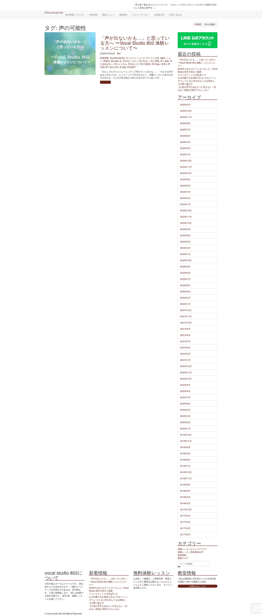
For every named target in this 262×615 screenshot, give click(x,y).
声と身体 (164, 60)
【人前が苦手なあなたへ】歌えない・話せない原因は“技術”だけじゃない (197, 88)
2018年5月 (185, 496)
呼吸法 (106, 60)
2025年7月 (185, 129)
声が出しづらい (130, 60)
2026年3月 (185, 104)
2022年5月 (185, 291)
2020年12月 (186, 366)
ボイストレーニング (135, 57)
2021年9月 (185, 328)
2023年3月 (185, 247)
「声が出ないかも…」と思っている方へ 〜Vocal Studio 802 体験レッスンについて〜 (135, 42)
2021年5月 (185, 347)
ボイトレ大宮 (152, 57)
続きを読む (105, 82)
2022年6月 (185, 285)
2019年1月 (185, 465)
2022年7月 (185, 278)
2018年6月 (185, 490)
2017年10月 (186, 509)
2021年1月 (185, 359)
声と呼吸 (155, 60)
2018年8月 (185, 484)
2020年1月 (185, 428)
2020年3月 (185, 415)
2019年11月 (186, 440)
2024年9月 (185, 179)
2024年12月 (186, 160)
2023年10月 (186, 222)
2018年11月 (186, 478)
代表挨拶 (93, 14)
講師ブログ (183, 558)
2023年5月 (185, 241)
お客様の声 (159, 14)
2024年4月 (185, 197)
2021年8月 (185, 335)
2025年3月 (185, 148)
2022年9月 (185, 266)
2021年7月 (185, 341)
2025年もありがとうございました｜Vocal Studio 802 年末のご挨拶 (197, 70)
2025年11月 (186, 117)
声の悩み (156, 63)
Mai (119, 53)
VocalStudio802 (117, 57)
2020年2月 (185, 422)
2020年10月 (186, 378)
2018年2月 (185, 503)
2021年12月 (186, 310)
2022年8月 (185, 272)
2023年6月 (185, 235)
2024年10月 (186, 173)
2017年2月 (185, 534)
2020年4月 (185, 409)
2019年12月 (186, 434)
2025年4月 (185, 141)
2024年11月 (186, 166)
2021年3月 (185, 353)
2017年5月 (185, 515)
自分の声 (114, 67)
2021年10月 (186, 322)
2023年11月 (186, 216)
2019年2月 (185, 459)
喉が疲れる (116, 60)
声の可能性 (145, 63)
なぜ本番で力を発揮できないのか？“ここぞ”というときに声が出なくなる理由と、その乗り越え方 (197, 80)
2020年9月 (185, 384)
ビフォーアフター (140, 14)
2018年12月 (186, 472)
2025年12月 (186, 110)
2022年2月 (185, 297)
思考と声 (165, 63)
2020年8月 (185, 391)
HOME (198, 24)
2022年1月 (185, 303)
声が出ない (144, 60)
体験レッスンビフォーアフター (192, 548)
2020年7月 (185, 397)
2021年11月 (186, 316)
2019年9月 (185, 447)
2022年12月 (186, 260)
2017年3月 (185, 528)
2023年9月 (185, 229)
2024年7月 (185, 191)
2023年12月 (186, 210)
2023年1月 (185, 254)
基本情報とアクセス (74, 14)
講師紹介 (123, 14)
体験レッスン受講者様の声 (190, 551)
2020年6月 (185, 403)
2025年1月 (185, 154)
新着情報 (104, 57)
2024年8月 (185, 185)
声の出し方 (133, 63)
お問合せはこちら (197, 586)
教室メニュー (108, 14)
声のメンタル (120, 63)
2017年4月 (185, 521)
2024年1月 (185, 204)
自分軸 (122, 67)
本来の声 (104, 67)
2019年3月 (185, 453)
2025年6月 (185, 135)
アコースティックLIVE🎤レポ (192, 74)
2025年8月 (185, 123)
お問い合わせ (175, 14)
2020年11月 (186, 372)
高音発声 (131, 67)
